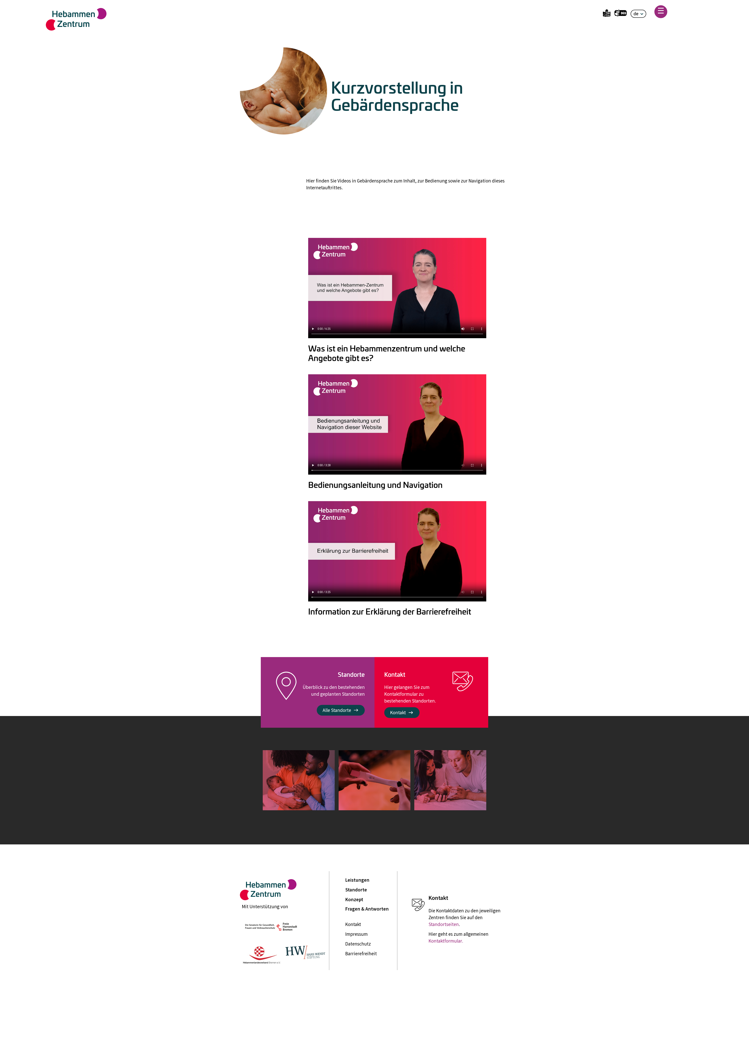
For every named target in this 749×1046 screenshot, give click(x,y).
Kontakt (398, 712)
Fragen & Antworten (367, 909)
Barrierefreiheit (361, 953)
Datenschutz (358, 944)
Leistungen (357, 880)
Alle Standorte (337, 710)
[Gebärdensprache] (620, 14)
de (636, 13)
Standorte (356, 890)
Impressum (356, 934)
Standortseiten (444, 924)
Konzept (354, 899)
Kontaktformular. (446, 941)
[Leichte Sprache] (607, 13)
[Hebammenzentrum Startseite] (155, 19)
